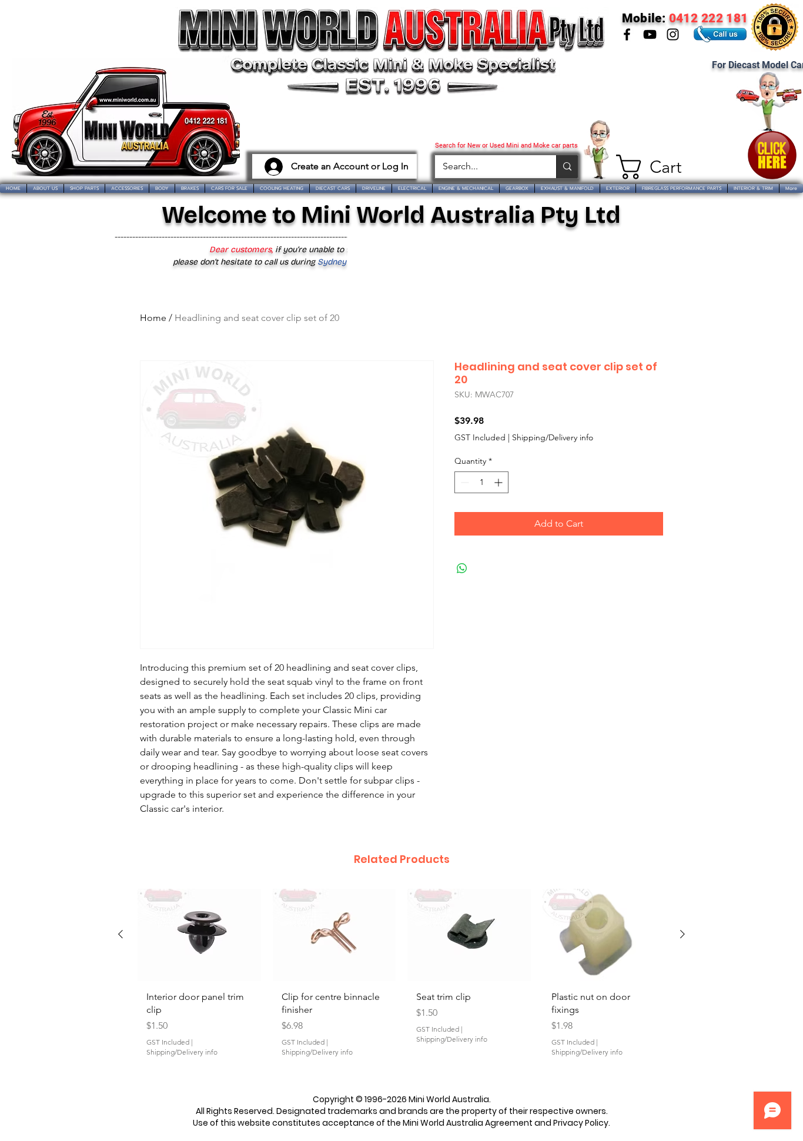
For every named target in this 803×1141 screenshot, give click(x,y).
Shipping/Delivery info (552, 437)
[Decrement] (463, 482)
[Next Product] (682, 934)
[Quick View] (199, 935)
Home (153, 317)
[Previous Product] (120, 934)
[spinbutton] (481, 482)
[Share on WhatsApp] (462, 568)
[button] (644, 167)
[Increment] (499, 482)
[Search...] (567, 166)
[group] (401, 984)
